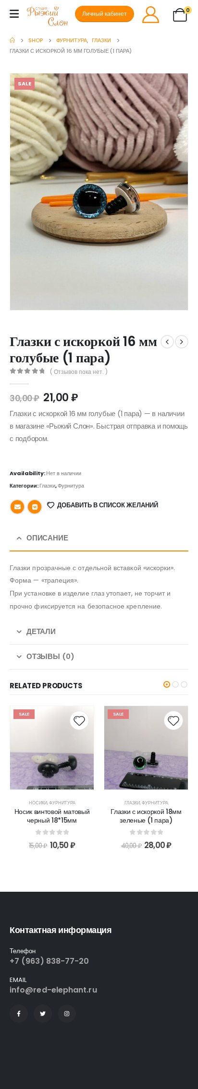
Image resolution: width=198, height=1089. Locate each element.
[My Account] (150, 14)
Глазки (47, 486)
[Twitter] (43, 1014)
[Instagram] (67, 1014)
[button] (166, 684)
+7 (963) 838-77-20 (49, 961)
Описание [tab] (47, 538)
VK (34, 507)
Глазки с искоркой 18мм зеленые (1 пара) (146, 816)
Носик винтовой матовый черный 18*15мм (51, 816)
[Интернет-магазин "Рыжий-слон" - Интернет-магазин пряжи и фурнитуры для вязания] (51, 16)
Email (17, 507)
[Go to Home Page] (12, 40)
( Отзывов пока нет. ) (79, 372)
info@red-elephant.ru (53, 989)
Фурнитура (71, 486)
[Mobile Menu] (14, 14)
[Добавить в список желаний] (79, 720)
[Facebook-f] (19, 1014)
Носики (38, 803)
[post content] (52, 748)
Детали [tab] (41, 631)
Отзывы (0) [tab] (50, 656)
